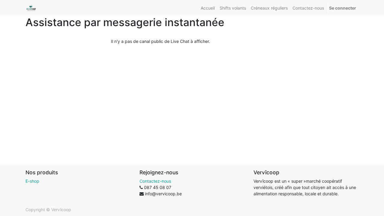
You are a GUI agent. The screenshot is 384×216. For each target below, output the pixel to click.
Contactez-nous (155, 181)
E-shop (32, 181)
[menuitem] (207, 8)
